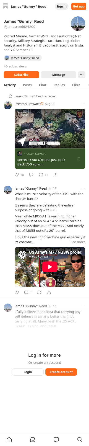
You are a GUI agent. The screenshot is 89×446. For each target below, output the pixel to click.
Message (58, 75)
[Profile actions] (81, 74)
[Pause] (20, 143)
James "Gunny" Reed (29, 96)
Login (28, 372)
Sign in (62, 6)
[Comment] (31, 174)
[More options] (83, 103)
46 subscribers (15, 66)
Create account (61, 372)
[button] (9, 439)
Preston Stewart (27, 103)
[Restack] (39, 292)
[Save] (79, 158)
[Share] (55, 174)
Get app (78, 6)
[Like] (17, 292)
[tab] (9, 84)
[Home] (5, 6)
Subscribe (21, 75)
